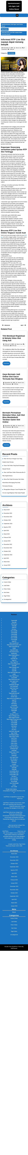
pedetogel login (14, 748)
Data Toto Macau (14, 747)
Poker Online (7, 589)
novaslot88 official (14, 771)
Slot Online (5, 29)
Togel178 (14, 660)
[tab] (17, 15)
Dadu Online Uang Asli (11, 798)
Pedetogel (14, 762)
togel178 (14, 627)
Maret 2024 (7, 509)
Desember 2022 (8, 544)
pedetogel (14, 682)
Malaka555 (14, 653)
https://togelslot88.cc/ (14, 655)
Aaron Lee (18, 47)
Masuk (14, 912)
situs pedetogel (14, 686)
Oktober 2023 (7, 520)
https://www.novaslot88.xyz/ (14, 698)
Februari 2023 (7, 537)
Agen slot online (14, 707)
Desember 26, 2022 (10, 382)
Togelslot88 (14, 620)
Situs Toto (14, 689)
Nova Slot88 (14, 631)
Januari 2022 (7, 565)
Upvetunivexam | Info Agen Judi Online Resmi (14, 6)
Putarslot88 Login (14, 772)
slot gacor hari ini (14, 714)
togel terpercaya (14, 688)
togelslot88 (14, 710)
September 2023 (8, 523)
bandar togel (14, 696)
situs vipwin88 (14, 778)
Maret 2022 (7, 561)
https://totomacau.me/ (14, 679)
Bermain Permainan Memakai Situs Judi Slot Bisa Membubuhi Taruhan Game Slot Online (13, 417)
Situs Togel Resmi (14, 676)
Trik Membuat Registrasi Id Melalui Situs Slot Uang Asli (13, 338)
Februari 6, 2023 (9, 344)
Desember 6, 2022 (8, 47)
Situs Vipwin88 (14, 779)
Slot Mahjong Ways (14, 734)
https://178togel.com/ (14, 715)
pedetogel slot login (14, 684)
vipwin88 (14, 657)
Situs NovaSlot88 (14, 783)
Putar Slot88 (14, 721)
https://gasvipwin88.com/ (14, 672)
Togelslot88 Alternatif (14, 693)
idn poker (14, 629)
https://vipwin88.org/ (14, 646)
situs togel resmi (14, 681)
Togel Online (7, 596)
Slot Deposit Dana (14, 651)
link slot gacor (14, 759)
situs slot (14, 727)
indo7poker (14, 703)
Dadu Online (14, 743)
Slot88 (14, 648)
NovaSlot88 (14, 636)
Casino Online (7, 582)
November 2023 (8, 516)
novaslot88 (14, 677)
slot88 (14, 674)
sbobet (14, 785)
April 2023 (6, 530)
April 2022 (6, 558)
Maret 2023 (7, 534)
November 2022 (8, 547)
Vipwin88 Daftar (14, 650)
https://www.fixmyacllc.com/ (14, 644)
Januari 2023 (7, 541)
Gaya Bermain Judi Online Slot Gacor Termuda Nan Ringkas (12, 376)
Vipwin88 (14, 622)
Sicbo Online (14, 745)
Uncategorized (7, 599)
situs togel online (14, 757)
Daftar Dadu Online (14, 752)
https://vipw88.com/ (14, 667)
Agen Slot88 (14, 733)
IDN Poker (14, 691)
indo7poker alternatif (14, 731)
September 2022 (8, 554)
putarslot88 (14, 708)
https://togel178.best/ (14, 717)
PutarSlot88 (14, 632)
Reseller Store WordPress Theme (13, 946)
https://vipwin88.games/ (14, 663)
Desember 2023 (8, 513)
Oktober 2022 (7, 551)
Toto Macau (14, 624)
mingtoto (14, 764)
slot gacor (14, 776)
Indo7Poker (14, 738)
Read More (7, 364)
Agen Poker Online (14, 736)
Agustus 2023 (7, 527)
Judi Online (6, 585)
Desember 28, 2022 (10, 425)
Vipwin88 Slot (14, 658)
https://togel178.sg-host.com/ (14, 719)
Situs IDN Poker (13, 831)
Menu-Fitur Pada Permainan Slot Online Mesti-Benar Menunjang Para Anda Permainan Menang (13, 483)
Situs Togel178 (14, 662)
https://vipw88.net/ (14, 643)
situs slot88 (14, 786)
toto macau (14, 695)
